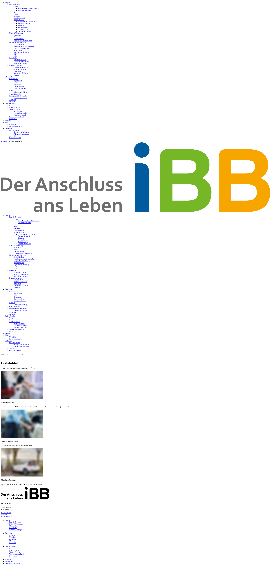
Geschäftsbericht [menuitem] (14, 94)
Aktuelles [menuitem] (12, 100)
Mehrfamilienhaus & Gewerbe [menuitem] (24, 46)
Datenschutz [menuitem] (9, 561)
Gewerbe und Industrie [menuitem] (21, 62)
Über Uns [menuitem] (12, 537)
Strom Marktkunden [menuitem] (24, 10)
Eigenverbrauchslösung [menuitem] (21, 52)
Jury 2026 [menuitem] (12, 136)
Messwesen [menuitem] (17, 35)
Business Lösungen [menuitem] (15, 65)
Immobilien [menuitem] (17, 71)
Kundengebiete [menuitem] (19, 86)
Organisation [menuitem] (18, 81)
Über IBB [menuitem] (8, 77)
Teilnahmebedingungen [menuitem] (21, 134)
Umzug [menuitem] (11, 105)
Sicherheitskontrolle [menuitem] (20, 113)
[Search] (22, 354)
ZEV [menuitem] (15, 54)
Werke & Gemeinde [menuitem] (20, 69)
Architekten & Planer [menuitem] (21, 73)
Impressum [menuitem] (8, 559)
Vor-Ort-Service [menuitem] (14, 109)
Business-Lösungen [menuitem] (15, 530)
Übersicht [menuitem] (12, 124)
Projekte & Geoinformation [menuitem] (23, 41)
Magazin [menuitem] (12, 102)
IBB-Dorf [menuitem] (12, 543)
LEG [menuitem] (15, 56)
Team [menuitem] (15, 82)
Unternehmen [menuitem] (13, 79)
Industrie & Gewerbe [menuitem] (21, 67)
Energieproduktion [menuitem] (20, 88)
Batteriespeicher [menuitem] (19, 50)
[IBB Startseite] (135, 211)
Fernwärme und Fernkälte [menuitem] (26, 22)
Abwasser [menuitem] (17, 16)
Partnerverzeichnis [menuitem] (15, 126)
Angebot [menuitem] (8, 2)
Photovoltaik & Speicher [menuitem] (17, 42)
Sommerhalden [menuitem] (23, 27)
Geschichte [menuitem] (17, 84)
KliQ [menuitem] (6, 122)
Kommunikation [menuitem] (19, 39)
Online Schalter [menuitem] (10, 103)
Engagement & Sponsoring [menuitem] (18, 96)
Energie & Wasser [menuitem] (15, 4)
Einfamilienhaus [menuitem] (19, 44)
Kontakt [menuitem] (7, 121)
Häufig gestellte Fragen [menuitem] (21, 132)
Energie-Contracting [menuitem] (24, 23)
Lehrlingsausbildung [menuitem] (20, 92)
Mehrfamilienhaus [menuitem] (20, 60)
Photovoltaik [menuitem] (13, 526)
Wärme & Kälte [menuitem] (19, 20)
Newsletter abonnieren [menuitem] (12, 563)
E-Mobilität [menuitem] (13, 58)
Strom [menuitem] (16, 6)
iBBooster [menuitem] (8, 128)
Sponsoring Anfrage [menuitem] (20, 98)
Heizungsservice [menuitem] (19, 111)
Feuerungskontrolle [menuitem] (20, 115)
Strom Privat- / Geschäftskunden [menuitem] (28, 8)
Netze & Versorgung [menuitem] (16, 33)
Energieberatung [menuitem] (19, 18)
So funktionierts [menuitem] (14, 130)
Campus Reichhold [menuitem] (24, 31)
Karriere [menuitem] (12, 90)
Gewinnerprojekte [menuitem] (15, 138)
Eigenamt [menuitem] (21, 25)
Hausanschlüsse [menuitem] (14, 107)
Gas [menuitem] (15, 12)
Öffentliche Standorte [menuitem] (21, 63)
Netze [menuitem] (15, 37)
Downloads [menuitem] (13, 119)
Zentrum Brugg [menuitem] (23, 29)
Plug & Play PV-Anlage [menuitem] (22, 48)
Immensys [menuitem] (17, 75)
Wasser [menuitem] (16, 14)
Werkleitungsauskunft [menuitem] (16, 117)
